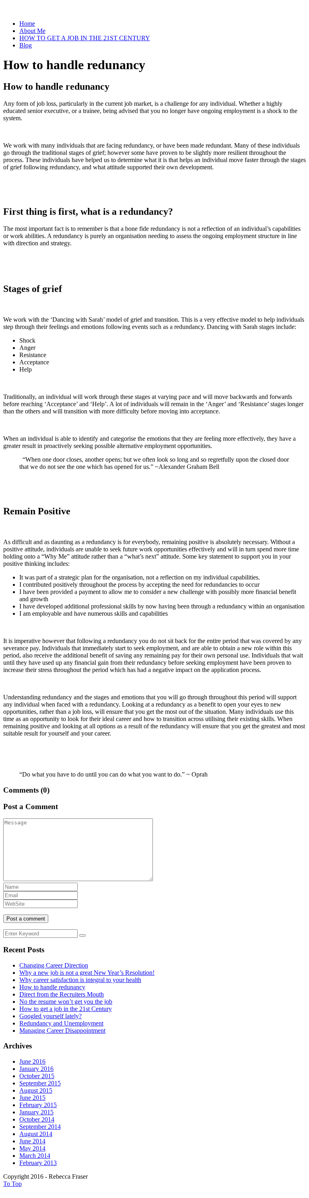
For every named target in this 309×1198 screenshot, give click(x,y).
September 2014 (40, 1126)
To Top (12, 1183)
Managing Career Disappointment (62, 1030)
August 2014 (35, 1133)
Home (27, 23)
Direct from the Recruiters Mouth (61, 994)
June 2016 (32, 1061)
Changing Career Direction (53, 965)
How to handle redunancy (52, 987)
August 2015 (35, 1090)
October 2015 (36, 1076)
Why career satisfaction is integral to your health (80, 979)
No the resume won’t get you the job (65, 1001)
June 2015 (32, 1097)
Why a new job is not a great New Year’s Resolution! (86, 972)
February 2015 (38, 1104)
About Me (32, 30)
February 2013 (38, 1162)
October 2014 (36, 1119)
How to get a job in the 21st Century (65, 1008)
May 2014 (32, 1148)
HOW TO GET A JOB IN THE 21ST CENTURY (84, 38)
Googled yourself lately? (50, 1016)
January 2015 (36, 1112)
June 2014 (32, 1141)
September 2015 (40, 1083)
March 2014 (34, 1155)
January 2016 (36, 1068)
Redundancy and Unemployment (61, 1023)
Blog (25, 45)
